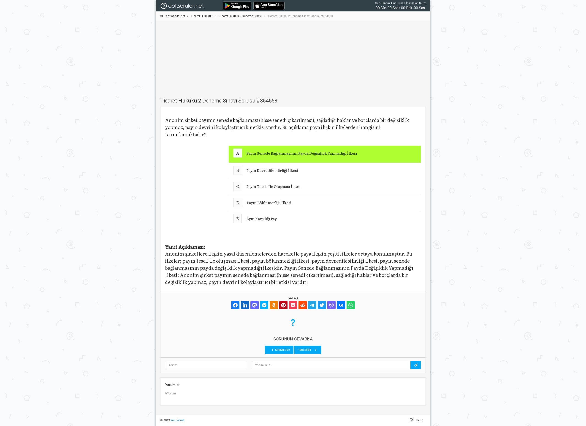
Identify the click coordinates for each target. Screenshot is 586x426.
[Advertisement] (293, 56)
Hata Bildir (305, 349)
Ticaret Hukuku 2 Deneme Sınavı (240, 16)
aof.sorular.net (175, 16)
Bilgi (419, 420)
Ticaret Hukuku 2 (202, 16)
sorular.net (177, 420)
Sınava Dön (282, 349)
